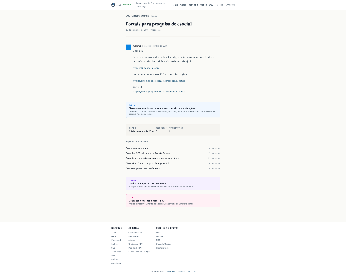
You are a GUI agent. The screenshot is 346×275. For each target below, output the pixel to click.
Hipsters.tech (162, 248)
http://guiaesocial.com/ (146, 68)
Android (230, 5)
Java (175, 5)
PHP (222, 5)
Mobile (203, 5)
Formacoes (133, 236)
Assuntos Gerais (140, 16)
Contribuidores (184, 271)
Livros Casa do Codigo (139, 252)
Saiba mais (171, 271)
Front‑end (193, 5)
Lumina (159, 236)
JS (216, 5)
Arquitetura (116, 263)
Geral (183, 5)
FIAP (158, 240)
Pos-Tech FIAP (135, 248)
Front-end (116, 240)
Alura (158, 232)
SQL (211, 5)
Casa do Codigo (163, 244)
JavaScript (116, 252)
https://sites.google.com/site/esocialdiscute (159, 80)
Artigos (131, 240)
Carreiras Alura (135, 232)
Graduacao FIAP (135, 244)
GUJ (128, 16)
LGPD (194, 271)
